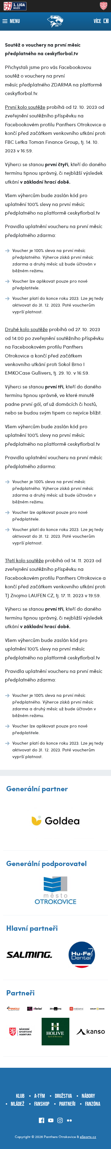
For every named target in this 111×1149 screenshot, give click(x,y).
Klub (20, 1096)
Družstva (63, 1096)
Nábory (88, 1096)
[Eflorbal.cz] (34, 1009)
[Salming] (29, 955)
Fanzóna (92, 1104)
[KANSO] (90, 1031)
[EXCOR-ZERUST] (97, 1009)
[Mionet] (55, 820)
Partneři (67, 1104)
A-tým (39, 1096)
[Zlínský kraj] (55, 1009)
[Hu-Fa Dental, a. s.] (82, 955)
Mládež (17, 1104)
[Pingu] (13, 1009)
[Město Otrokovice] (55, 890)
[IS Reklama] (76, 1009)
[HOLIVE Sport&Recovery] (55, 1031)
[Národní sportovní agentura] (20, 1031)
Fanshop (41, 1104)
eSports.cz (88, 1136)
